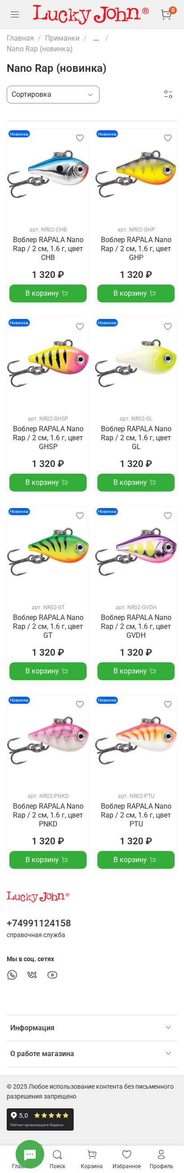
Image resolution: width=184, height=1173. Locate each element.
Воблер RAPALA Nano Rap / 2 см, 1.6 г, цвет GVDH (136, 626)
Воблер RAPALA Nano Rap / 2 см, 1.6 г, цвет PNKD (48, 815)
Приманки (62, 38)
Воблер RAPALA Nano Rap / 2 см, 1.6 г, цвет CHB (48, 248)
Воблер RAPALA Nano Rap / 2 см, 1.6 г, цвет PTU (136, 815)
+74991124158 (39, 923)
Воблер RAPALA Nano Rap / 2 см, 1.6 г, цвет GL (136, 438)
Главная (20, 38)
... (96, 38)
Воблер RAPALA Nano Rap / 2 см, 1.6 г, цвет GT (48, 626)
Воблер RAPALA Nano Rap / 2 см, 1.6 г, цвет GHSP (48, 438)
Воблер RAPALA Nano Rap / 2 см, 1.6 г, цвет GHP (136, 248)
